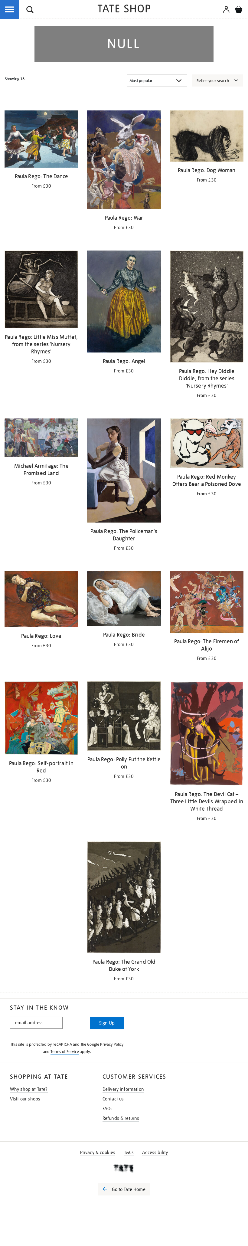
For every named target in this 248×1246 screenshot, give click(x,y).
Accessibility (155, 1152)
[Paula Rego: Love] (41, 600)
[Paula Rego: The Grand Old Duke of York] (124, 898)
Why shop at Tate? (29, 1089)
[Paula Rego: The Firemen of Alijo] (206, 603)
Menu (9, 9)
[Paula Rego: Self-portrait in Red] (41, 718)
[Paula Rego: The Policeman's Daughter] (124, 471)
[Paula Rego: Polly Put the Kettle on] (124, 717)
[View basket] (238, 10)
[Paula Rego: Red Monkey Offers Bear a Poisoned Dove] (206, 444)
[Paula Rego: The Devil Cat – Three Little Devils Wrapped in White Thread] (206, 734)
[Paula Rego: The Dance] (41, 140)
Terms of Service (65, 1051)
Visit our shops (25, 1099)
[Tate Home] (124, 1168)
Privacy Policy (111, 1044)
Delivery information (123, 1089)
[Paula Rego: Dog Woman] (206, 137)
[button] (30, 10)
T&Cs (129, 1152)
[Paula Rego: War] (124, 160)
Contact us (113, 1099)
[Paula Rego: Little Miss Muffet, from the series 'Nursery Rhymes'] (41, 290)
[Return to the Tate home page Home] (124, 10)
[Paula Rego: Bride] (124, 599)
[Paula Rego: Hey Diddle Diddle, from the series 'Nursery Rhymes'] (206, 308)
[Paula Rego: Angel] (124, 303)
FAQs (108, 1109)
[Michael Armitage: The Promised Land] (41, 438)
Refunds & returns (121, 1118)
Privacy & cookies (98, 1152)
